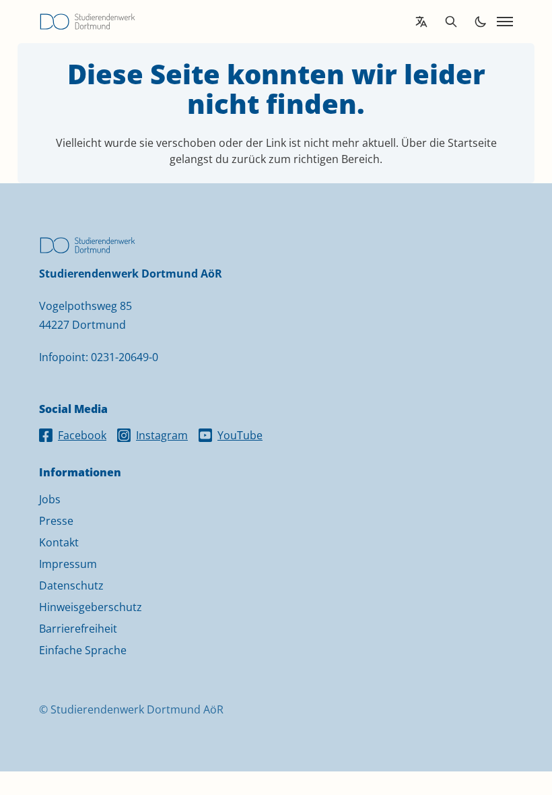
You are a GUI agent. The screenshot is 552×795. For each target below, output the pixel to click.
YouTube (240, 435)
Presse (56, 520)
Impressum (68, 563)
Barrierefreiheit (78, 628)
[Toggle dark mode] (480, 21)
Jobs (50, 499)
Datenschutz (71, 585)
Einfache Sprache (83, 650)
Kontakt (59, 542)
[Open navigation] (505, 21)
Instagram (162, 435)
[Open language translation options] (421, 21)
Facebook (82, 435)
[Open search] (451, 21)
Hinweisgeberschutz (90, 607)
